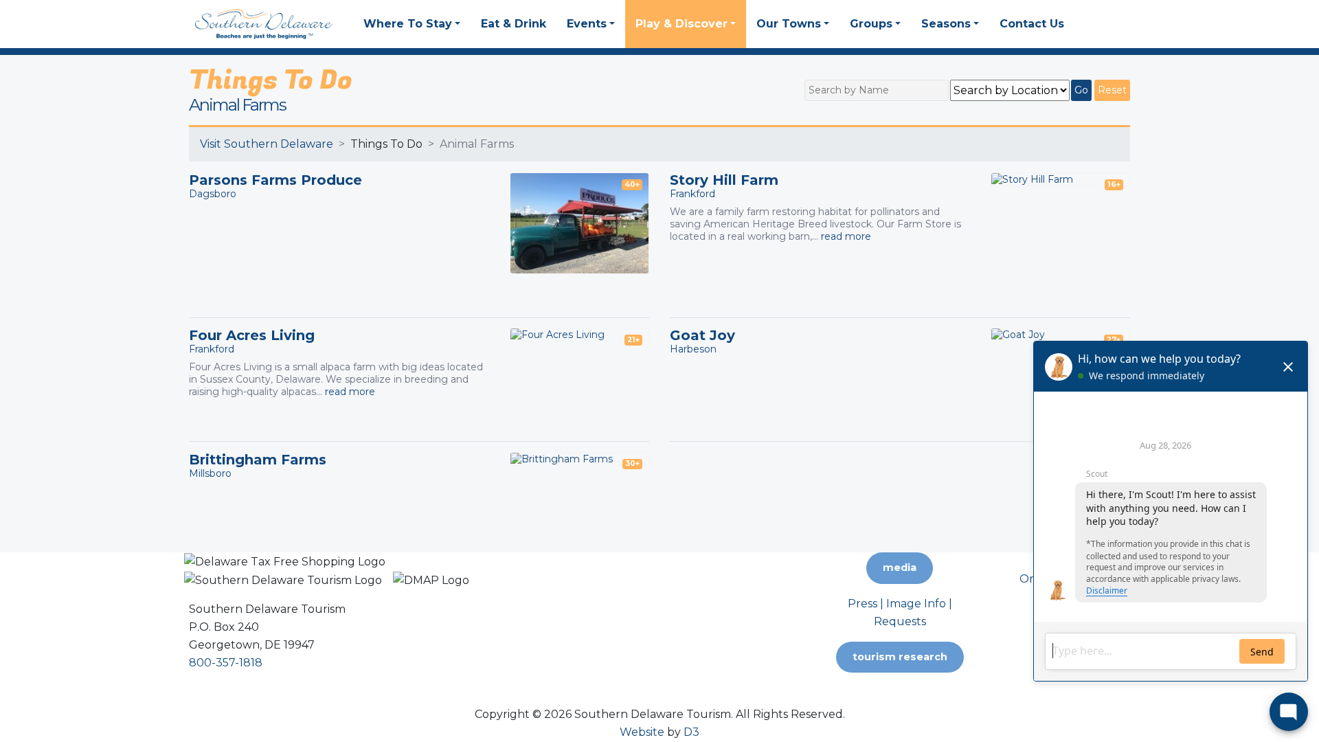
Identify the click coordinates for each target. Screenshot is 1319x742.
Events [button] (587, 23)
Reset (1112, 90)
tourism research (900, 657)
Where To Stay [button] (407, 23)
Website (642, 732)
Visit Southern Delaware (266, 143)
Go (1081, 90)
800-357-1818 (225, 662)
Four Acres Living (252, 335)
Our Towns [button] (788, 23)
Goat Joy (702, 335)
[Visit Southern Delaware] (263, 23)
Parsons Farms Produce (275, 180)
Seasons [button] (946, 23)
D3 (691, 732)
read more (846, 236)
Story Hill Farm (724, 180)
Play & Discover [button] (681, 23)
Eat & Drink (513, 23)
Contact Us (1032, 23)
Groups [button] (871, 23)
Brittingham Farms (257, 459)
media (899, 567)
